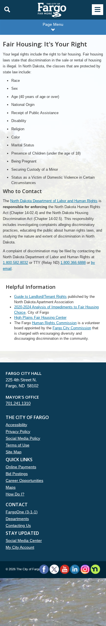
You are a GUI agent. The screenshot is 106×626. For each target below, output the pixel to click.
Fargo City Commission (72, 328)
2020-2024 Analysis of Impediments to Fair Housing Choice (56, 310)
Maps (11, 487)
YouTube (64, 569)
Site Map (13, 452)
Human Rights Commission (54, 323)
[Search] (5, 9)
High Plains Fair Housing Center (40, 317)
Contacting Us (18, 525)
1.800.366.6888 (73, 262)
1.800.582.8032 (15, 262)
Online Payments (21, 467)
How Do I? (15, 494)
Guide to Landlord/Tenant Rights (40, 296)
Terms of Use (17, 445)
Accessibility (16, 424)
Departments (17, 518)
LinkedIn (74, 569)
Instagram (85, 569)
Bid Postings (17, 473)
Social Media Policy (23, 438)
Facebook (44, 569)
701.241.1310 (18, 403)
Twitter (54, 569)
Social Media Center (24, 540)
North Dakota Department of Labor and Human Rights (54, 201)
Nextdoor (95, 569)
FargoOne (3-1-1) (22, 512)
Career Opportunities (24, 480)
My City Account (20, 547)
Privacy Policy (18, 431)
